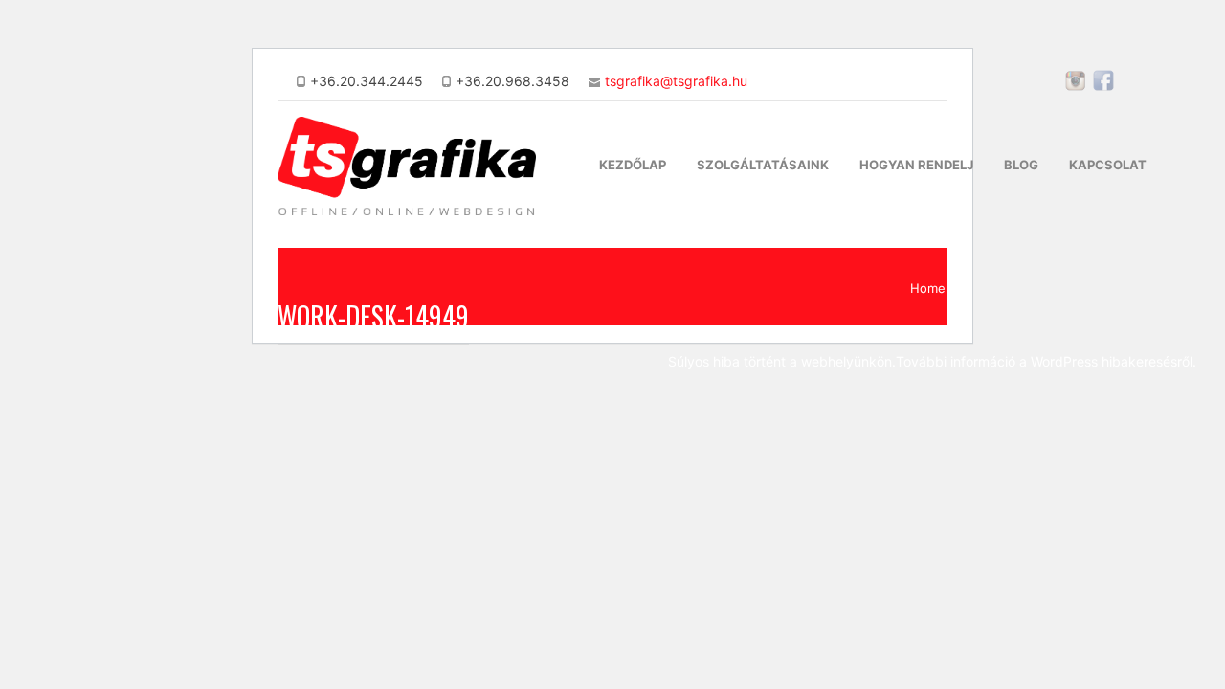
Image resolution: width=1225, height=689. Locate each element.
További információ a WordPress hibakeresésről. (1046, 361)
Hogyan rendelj (916, 164)
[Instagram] (1075, 86)
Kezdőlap (632, 164)
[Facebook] (1103, 86)
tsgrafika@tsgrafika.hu (676, 81)
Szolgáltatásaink (763, 164)
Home (928, 288)
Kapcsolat (1108, 164)
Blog (1021, 164)
